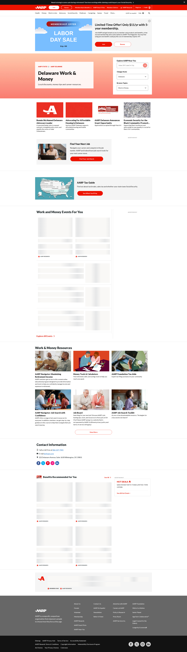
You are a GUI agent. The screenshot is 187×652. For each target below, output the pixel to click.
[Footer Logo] (48, 610)
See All (106, 477)
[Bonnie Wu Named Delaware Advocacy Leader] (50, 110)
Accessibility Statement (78, 641)
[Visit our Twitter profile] (136, 644)
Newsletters (98, 612)
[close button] (149, 21)
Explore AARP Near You (126, 61)
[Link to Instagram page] (142, 644)
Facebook (38, 463)
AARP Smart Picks (99, 7)
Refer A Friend (98, 617)
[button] (149, 13)
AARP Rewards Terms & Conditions (47, 644)
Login (146, 7)
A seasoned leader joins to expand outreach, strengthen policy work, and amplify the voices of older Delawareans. (49, 128)
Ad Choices (39, 648)
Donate (76, 608)
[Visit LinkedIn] (148, 644)
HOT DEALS (122, 482)
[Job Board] (91, 399)
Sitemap (38, 641)
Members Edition (112, 7)
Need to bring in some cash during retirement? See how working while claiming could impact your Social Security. (91, 2)
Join (103, 44)
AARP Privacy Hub (48, 641)
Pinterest (48, 463)
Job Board (77, 413)
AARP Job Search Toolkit (123, 413)
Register (138, 7)
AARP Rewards (127, 7)
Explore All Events (44, 336)
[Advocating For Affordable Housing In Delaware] (79, 110)
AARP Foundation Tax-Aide (124, 374)
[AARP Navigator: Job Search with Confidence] (53, 399)
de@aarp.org (49, 454)
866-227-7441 (57, 450)
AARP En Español (99, 608)
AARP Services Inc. (119, 621)
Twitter (43, 463)
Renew (122, 44)
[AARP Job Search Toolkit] (130, 399)
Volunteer (77, 612)
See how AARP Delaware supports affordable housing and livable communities (77, 127)
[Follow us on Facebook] (131, 644)
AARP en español (131, 13)
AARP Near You (79, 629)
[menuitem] (37, 14)
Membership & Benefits (82, 7)
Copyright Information (68, 644)
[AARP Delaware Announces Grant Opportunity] (108, 110)
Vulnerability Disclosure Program (89, 644)
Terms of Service (62, 641)
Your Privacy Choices (52, 648)
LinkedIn (57, 463)
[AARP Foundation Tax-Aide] (130, 361)
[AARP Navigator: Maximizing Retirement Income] (53, 361)
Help (139, 13)
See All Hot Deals (123, 493)
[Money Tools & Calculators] (91, 361)
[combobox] (132, 65)
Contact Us (97, 604)
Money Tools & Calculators (85, 374)
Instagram (52, 463)
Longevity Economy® (139, 627)
